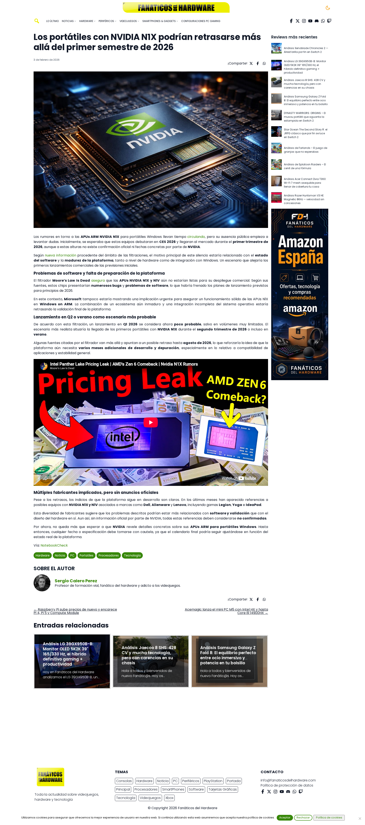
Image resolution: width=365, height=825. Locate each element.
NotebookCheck (54, 545)
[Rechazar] (360, 818)
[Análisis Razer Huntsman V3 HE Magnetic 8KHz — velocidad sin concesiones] (276, 199)
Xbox (169, 797)
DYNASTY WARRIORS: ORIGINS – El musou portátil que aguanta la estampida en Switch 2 (305, 116)
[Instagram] (304, 21)
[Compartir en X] (250, 63)
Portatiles (86, 555)
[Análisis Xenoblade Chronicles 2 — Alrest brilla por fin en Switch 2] (276, 50)
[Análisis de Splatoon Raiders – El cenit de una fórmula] (276, 166)
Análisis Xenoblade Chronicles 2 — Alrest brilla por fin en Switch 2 (306, 50)
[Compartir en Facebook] (257, 63)
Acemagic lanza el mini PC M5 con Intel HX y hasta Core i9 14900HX (226, 611)
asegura (98, 280)
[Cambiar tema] (327, 7)
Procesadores (109, 555)
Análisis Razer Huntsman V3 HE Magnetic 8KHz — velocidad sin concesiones (304, 199)
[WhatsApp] (323, 21)
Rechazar (303, 817)
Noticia (60, 555)
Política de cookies (329, 817)
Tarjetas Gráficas (222, 789)
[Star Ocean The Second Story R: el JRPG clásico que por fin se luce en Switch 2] (276, 133)
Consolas (124, 780)
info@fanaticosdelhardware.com (288, 780)
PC (72, 555)
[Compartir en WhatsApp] (263, 63)
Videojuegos (150, 797)
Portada (234, 780)
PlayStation (213, 780)
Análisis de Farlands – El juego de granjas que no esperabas (305, 149)
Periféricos (190, 780)
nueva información (60, 255)
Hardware (43, 555)
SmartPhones (173, 789)
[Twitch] (329, 21)
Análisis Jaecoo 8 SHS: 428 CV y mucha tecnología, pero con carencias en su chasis (304, 83)
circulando (196, 236)
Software (196, 789)
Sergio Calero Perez (76, 581)
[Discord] (317, 21)
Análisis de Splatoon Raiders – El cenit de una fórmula (305, 166)
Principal (123, 789)
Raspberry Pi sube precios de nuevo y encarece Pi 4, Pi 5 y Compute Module (75, 611)
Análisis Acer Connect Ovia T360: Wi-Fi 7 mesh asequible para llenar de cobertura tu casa (305, 182)
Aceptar (284, 817)
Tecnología (132, 555)
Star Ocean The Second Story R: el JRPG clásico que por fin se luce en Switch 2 (305, 133)
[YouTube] (310, 21)
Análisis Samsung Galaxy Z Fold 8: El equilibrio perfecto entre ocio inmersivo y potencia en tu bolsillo (306, 100)
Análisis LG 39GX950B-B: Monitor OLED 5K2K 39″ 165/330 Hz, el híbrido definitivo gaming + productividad (305, 66)
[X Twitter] (298, 21)
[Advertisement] (179, 729)
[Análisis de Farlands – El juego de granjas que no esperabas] (276, 150)
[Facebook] (291, 21)
